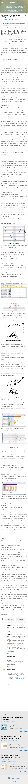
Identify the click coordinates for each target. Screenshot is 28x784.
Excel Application (20, 619)
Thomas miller (11, 669)
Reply (8, 631)
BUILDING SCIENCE (9, 619)
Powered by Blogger (15, 778)
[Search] (26, 3)
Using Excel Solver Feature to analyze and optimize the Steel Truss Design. (10, 757)
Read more (23, 732)
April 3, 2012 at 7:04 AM (17, 634)
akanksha (9, 625)
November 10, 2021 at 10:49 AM (14, 671)
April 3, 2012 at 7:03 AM (17, 625)
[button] (26, 16)
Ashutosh (14, 2)
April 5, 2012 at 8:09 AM (12, 658)
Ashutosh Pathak (11, 656)
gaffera (17, 781)
